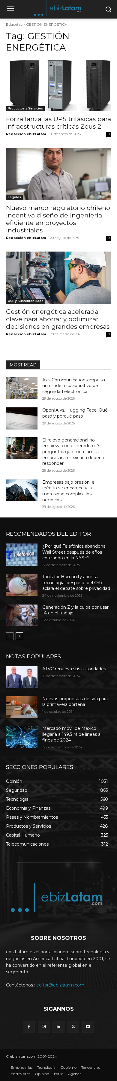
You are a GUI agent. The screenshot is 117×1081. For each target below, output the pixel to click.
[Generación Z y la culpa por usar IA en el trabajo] (22, 616)
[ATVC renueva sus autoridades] (22, 677)
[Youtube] (88, 1027)
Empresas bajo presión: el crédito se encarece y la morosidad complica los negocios (68, 491)
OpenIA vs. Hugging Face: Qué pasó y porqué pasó (75, 413)
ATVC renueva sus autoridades (74, 669)
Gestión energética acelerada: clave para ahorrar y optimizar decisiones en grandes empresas (58, 319)
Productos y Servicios (25, 108)
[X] (73, 1027)
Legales (14, 197)
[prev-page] (10, 636)
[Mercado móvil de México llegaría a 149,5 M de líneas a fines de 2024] (22, 737)
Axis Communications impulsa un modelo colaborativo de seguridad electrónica (73, 385)
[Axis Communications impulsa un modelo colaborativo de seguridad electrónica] (22, 388)
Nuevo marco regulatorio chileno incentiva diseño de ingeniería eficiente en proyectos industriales (58, 219)
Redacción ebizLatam (26, 134)
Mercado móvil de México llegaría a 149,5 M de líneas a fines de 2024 (71, 734)
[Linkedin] (58, 1027)
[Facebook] (29, 1027)
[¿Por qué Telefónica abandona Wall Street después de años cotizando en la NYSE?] (22, 554)
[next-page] (19, 636)
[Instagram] (44, 1027)
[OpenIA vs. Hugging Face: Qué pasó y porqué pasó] (22, 418)
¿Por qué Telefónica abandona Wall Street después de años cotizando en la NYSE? (74, 552)
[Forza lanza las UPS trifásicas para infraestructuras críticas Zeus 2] (58, 85)
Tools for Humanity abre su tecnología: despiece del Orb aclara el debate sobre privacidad (76, 582)
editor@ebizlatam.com (60, 985)
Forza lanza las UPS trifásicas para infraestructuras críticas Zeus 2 (58, 122)
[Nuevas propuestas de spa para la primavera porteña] (22, 707)
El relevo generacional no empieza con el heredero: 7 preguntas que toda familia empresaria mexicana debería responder (73, 451)
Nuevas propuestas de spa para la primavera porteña (75, 701)
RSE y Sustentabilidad (26, 301)
